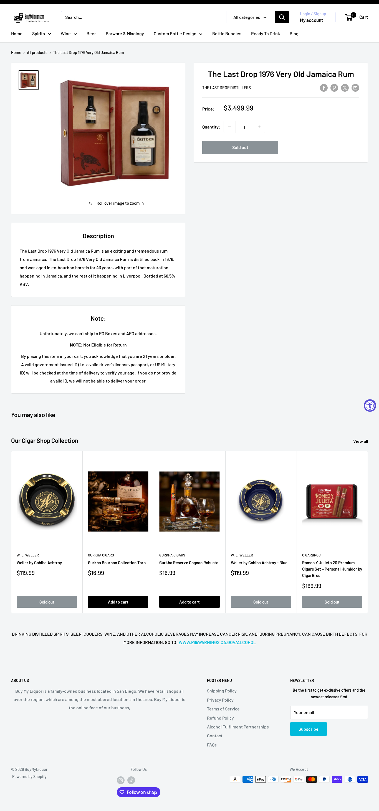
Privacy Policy (220, 699)
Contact (215, 735)
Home (16, 33)
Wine (66, 33)
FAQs (212, 744)
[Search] (282, 17)
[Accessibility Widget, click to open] (370, 405)
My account (311, 20)
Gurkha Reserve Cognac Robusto (188, 562)
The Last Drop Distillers (226, 87)
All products (37, 52)
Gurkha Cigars (101, 555)
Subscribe (309, 729)
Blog (294, 33)
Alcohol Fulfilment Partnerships (238, 726)
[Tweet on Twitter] (345, 87)
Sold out (240, 147)
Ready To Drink (265, 33)
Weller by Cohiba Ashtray (39, 562)
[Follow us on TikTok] (131, 780)
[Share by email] (355, 87)
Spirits (38, 33)
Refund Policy (220, 717)
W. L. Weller (28, 555)
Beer (91, 33)
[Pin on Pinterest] (334, 87)
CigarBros (311, 555)
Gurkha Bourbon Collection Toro (117, 562)
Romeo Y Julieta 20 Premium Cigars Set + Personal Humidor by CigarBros (332, 569)
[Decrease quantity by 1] (230, 127)
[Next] (368, 532)
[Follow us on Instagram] (121, 780)
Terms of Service (223, 708)
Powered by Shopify (29, 776)
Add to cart (118, 601)
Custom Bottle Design (175, 33)
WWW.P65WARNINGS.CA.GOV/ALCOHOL (217, 642)
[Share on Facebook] (324, 87)
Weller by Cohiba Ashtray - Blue (259, 562)
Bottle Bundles (226, 33)
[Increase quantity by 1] (259, 127)
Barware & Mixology (125, 33)
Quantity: (211, 127)
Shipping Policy (222, 690)
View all (361, 441)
